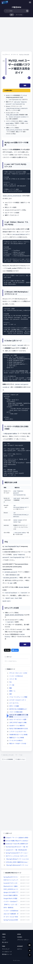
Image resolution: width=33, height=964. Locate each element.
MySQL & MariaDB (24, 54)
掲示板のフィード (7, 954)
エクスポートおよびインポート (17, 700)
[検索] (27, 11)
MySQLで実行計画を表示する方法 (18, 728)
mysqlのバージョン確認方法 (17, 725)
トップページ (6, 54)
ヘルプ (4, 940)
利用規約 (19, 937)
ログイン (19, 949)
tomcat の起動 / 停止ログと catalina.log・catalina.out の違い (17, 841)
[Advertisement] (16, 35)
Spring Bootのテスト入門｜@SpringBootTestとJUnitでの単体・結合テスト (12, 877)
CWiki (3, 937)
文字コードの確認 (14, 706)
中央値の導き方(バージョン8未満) (18, 734)
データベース (14, 54)
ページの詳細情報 (8, 759)
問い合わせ (5, 942)
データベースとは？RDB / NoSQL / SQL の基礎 (12, 917)
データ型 (11, 685)
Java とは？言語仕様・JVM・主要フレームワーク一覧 (12, 914)
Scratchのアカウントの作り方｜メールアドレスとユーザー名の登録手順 (12, 883)
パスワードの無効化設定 (15, 712)
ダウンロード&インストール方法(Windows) (18, 673)
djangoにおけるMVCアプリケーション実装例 (12, 892)
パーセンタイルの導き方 (15, 740)
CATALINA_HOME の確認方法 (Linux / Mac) (17, 862)
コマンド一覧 (12, 679)
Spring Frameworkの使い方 (12, 920)
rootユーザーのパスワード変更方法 (18, 719)
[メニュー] (30, 2)
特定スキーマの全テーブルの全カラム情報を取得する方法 (18, 743)
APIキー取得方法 (8, 907)
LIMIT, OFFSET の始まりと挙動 (17, 722)
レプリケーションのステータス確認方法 (18, 731)
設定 (10, 694)
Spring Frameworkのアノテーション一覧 (17, 853)
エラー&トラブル (14, 703)
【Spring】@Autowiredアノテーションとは (17, 865)
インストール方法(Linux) (16, 676)
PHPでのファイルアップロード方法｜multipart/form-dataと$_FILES (12, 880)
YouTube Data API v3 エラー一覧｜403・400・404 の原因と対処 (17, 847)
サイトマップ (5, 949)
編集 (25, 85)
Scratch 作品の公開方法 (11, 895)
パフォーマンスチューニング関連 (18, 697)
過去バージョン (21, 759)
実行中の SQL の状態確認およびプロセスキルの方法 (18, 709)
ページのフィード (7, 952)
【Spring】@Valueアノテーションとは (17, 859)
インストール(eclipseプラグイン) (12, 901)
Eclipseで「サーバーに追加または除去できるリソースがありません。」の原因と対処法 (17, 837)
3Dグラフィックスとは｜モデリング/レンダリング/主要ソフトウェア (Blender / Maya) (17, 856)
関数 (10, 688)
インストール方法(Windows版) (12, 911)
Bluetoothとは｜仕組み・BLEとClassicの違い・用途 (12, 886)
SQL (10, 682)
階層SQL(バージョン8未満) (16, 737)
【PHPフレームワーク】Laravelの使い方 (12, 904)
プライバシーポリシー (23, 940)
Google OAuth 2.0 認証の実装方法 (12, 898)
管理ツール (12, 691)
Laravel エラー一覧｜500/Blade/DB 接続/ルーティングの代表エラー (17, 850)
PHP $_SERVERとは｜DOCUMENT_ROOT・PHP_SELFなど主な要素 (12, 889)
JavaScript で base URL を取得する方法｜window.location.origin (17, 844)
